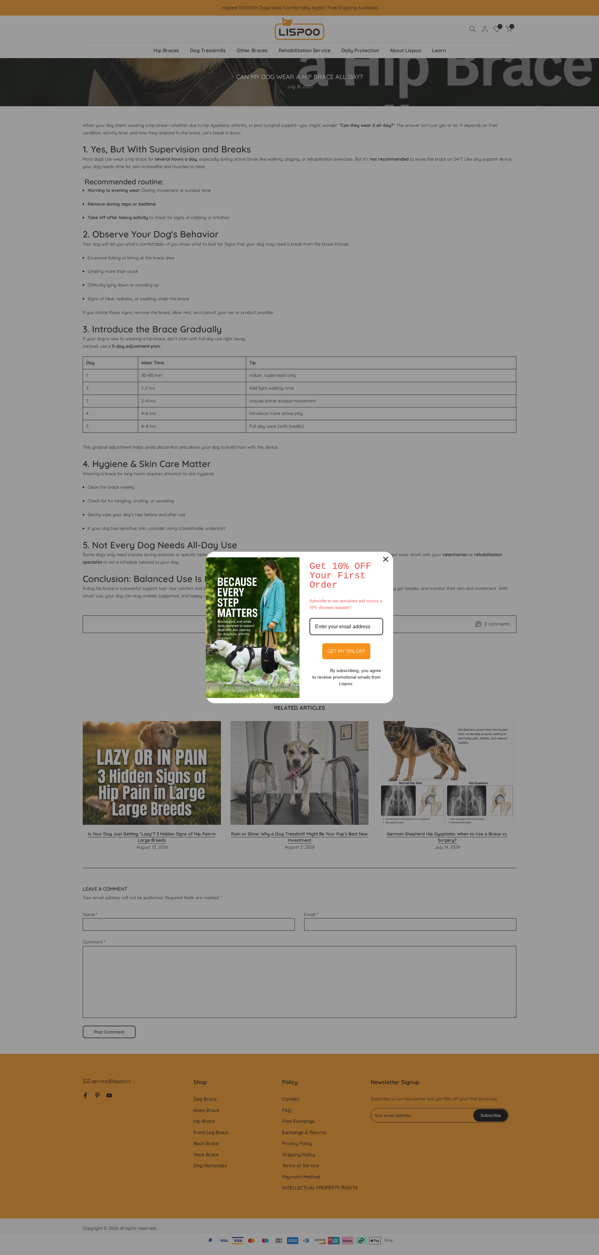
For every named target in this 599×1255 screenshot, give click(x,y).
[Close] (385, 559)
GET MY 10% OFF (346, 651)
